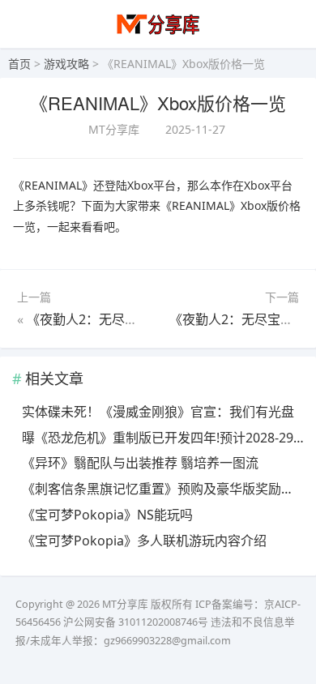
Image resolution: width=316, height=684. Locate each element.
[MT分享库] (158, 33)
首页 (19, 63)
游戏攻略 (66, 63)
